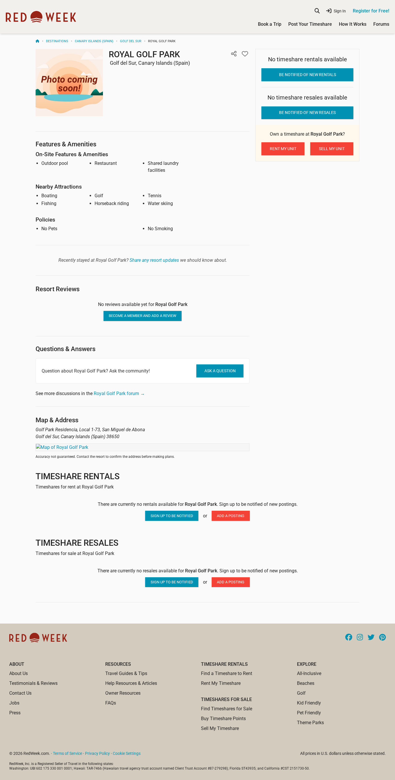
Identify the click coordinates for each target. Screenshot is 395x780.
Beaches (305, 683)
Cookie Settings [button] (127, 753)
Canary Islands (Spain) (94, 41)
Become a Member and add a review (142, 316)
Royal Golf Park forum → (119, 393)
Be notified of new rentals (307, 74)
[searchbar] (317, 11)
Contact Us (20, 693)
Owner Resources (123, 693)
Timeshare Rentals (78, 476)
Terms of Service (67, 753)
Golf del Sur (130, 41)
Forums (381, 24)
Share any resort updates (154, 260)
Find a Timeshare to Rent (226, 673)
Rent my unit (283, 148)
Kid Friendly (309, 703)
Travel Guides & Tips (126, 673)
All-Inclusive (309, 673)
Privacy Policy (97, 753)
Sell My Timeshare (220, 728)
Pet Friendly (309, 713)
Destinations (57, 41)
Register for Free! (371, 11)
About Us (18, 673)
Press (15, 713)
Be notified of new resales (307, 112)
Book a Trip (269, 24)
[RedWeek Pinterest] (382, 638)
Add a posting (230, 516)
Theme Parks (310, 722)
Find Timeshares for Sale (226, 708)
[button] (233, 54)
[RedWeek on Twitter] (371, 638)
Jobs (14, 703)
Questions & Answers (65, 349)
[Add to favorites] (245, 54)
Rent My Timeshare (221, 683)
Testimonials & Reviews (33, 683)
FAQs (110, 703)
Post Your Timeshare (310, 24)
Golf (301, 693)
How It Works (352, 24)
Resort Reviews (58, 289)
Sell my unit (332, 148)
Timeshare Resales (77, 543)
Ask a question (220, 370)
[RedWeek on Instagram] (360, 638)
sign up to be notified (172, 516)
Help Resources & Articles (131, 683)
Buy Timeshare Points (223, 718)
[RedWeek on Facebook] (348, 638)
